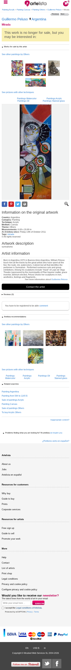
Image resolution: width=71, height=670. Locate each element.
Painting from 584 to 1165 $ (14, 396)
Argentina (39, 19)
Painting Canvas (23, 10)
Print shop (7, 573)
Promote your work (11, 538)
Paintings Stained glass (54, 101)
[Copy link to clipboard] (24, 204)
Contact (5, 562)
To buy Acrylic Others (11, 412)
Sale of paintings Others (13, 408)
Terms (36, 612)
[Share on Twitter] (18, 204)
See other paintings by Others (15, 54)
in (45, 648)
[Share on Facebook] (4, 204)
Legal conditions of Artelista (29, 608)
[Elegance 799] (13, 338)
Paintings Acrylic (54, 98)
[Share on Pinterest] (11, 204)
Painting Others (38, 10)
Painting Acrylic (8, 10)
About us (6, 464)
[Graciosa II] (35, 70)
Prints (5, 504)
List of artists (8, 568)
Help (4, 557)
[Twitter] (47, 663)
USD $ (36, 648)
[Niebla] (33, 338)
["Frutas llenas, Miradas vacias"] (17, 68)
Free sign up (8, 528)
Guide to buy (8, 498)
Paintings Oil (23, 101)
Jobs (4, 469)
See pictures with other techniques (18, 92)
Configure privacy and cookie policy (19, 589)
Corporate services (11, 509)
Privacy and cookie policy (14, 584)
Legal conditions (10, 579)
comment (43, 306)
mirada (11, 234)
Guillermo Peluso (54, 10)
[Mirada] (35, 151)
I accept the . (23, 608)
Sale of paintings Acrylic (13, 400)
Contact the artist (35, 286)
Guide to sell (8, 533)
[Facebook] (56, 663)
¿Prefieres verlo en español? (55, 441)
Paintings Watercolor (27, 98)
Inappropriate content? (59, 420)
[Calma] (35, 356)
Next (62, 14)
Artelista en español (12, 474)
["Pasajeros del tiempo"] (35, 82)
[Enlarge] (66, 205)
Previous (55, 14)
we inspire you (56, 433)
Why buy (6, 493)
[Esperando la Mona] (54, 68)
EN (27, 648)
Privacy (30, 612)
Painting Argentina (10, 391)
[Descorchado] (56, 338)
